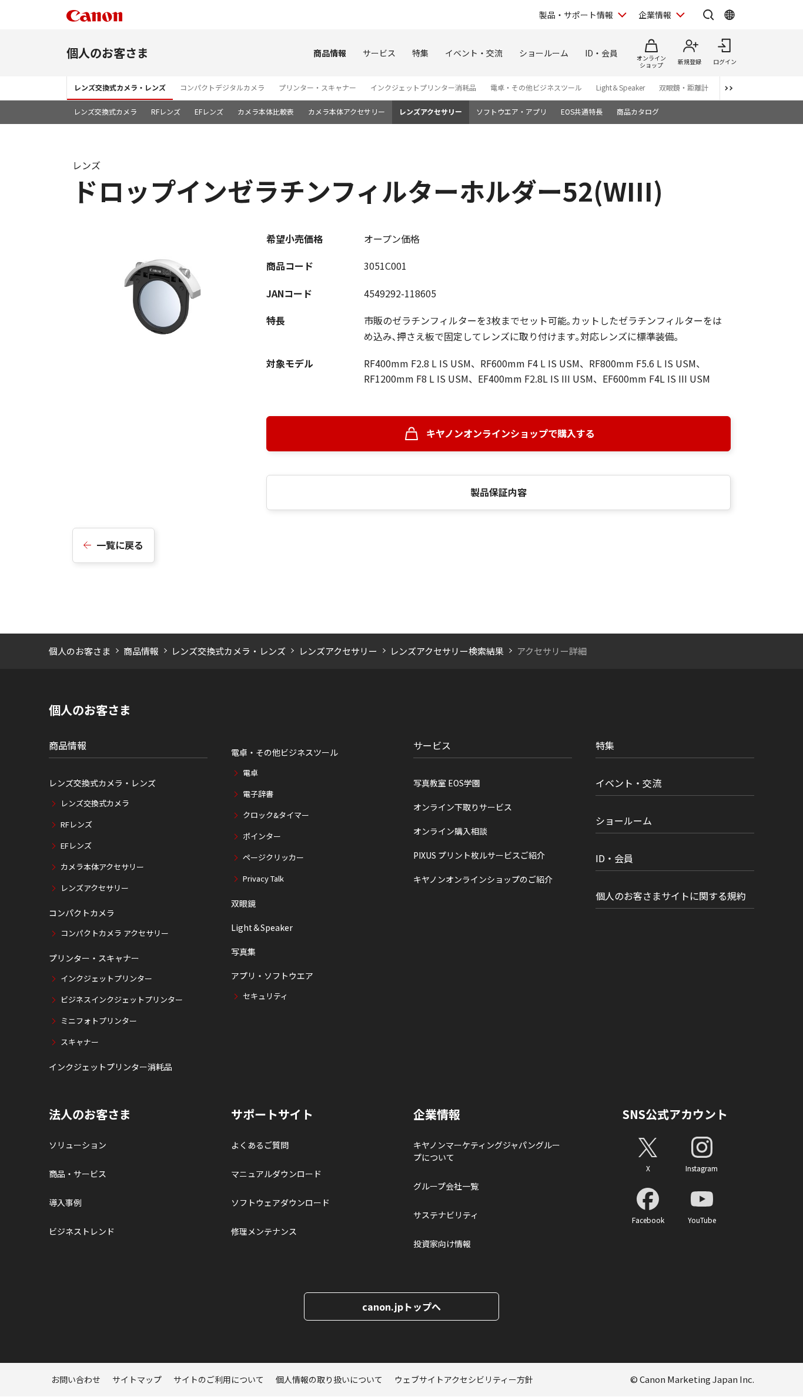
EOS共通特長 (582, 111)
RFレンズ (165, 111)
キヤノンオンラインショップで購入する (510, 433)
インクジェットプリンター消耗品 (423, 87)
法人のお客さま (90, 1114)
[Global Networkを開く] (729, 15)
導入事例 (65, 1202)
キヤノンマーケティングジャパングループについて (486, 1151)
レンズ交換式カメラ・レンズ (120, 87)
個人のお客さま (107, 52)
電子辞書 (258, 793)
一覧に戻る (119, 545)
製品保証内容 (498, 492)
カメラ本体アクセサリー (346, 111)
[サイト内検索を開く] (708, 15)
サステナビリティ (446, 1215)
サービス (379, 53)
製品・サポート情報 (576, 15)
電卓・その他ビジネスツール (536, 87)
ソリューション (77, 1145)
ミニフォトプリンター (99, 1020)
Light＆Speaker (620, 87)
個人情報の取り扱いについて (329, 1379)
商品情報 (329, 53)
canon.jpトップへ (401, 1306)
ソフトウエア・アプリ (511, 111)
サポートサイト (272, 1114)
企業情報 (654, 15)
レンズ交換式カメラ (105, 111)
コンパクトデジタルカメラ (222, 87)
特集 (420, 53)
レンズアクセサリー (430, 111)
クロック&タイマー (276, 814)
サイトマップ (137, 1379)
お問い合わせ (76, 1379)
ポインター (262, 836)
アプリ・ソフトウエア (272, 975)
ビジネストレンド (82, 1231)
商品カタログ (638, 111)
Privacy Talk (263, 878)
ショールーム (543, 53)
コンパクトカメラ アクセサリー (115, 933)
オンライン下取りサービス (462, 807)
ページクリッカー (273, 857)
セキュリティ (265, 995)
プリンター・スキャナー (317, 87)
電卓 (250, 772)
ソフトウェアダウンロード (280, 1202)
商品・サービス (77, 1174)
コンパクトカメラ (82, 913)
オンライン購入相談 (450, 831)
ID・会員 (601, 53)
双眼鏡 (243, 903)
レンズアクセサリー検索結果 (447, 651)
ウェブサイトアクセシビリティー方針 (463, 1379)
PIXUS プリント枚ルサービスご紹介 (479, 855)
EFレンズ (209, 111)
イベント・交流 (474, 53)
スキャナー (80, 1041)
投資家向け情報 (442, 1243)
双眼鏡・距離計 (683, 87)
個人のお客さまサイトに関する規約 (670, 896)
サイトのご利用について (218, 1379)
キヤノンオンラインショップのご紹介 (483, 879)
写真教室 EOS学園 (446, 783)
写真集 (243, 951)
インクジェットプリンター (106, 978)
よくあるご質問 (260, 1145)
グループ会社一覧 (446, 1186)
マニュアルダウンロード (276, 1174)
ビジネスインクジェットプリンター (122, 999)
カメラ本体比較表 (265, 111)
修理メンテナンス (264, 1231)
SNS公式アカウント (675, 1114)
